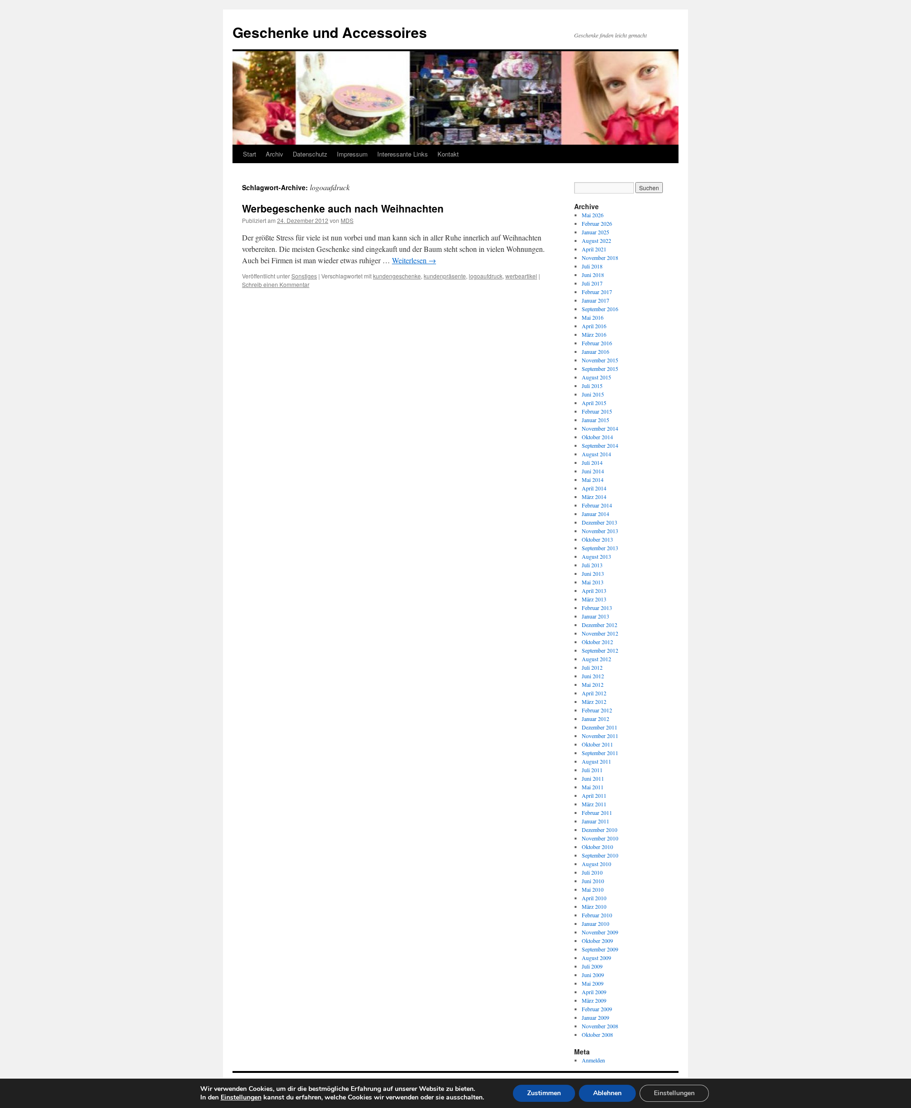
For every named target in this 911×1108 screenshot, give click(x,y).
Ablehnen (607, 1093)
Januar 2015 (595, 420)
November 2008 (600, 1026)
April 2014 (594, 488)
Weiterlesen (414, 260)
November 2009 (600, 932)
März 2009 (594, 1000)
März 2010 (594, 906)
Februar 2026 (597, 223)
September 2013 (600, 548)
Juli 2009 (592, 966)
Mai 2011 (593, 787)
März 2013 (594, 599)
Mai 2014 (593, 479)
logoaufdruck (485, 276)
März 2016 (594, 334)
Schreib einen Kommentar (275, 284)
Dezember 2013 (599, 522)
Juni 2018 (593, 274)
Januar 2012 (595, 718)
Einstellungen (241, 1097)
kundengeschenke (397, 276)
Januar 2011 (595, 821)
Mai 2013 (593, 582)
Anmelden (593, 1060)
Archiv (274, 153)
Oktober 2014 (597, 437)
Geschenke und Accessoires (329, 32)
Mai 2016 (593, 317)
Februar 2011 (597, 812)
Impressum (352, 153)
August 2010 (596, 864)
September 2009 (600, 949)
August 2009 (596, 957)
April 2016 (594, 326)
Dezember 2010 (599, 829)
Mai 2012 (593, 684)
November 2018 (600, 257)
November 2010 (600, 838)
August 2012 (596, 659)
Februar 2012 (597, 710)
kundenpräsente (445, 276)
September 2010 (600, 855)
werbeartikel (521, 276)
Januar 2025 (595, 232)
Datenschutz (310, 153)
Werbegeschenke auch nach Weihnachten (343, 208)
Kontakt (448, 153)
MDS (347, 220)
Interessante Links (402, 153)
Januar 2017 (595, 300)
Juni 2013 (593, 573)
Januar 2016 (595, 351)
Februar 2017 (597, 291)
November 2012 (600, 633)
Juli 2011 (592, 770)
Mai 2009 (593, 983)
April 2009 (594, 992)
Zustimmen (544, 1093)
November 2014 (600, 428)
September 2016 (600, 309)
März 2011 (594, 804)
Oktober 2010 (597, 846)
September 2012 (600, 650)
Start (249, 153)
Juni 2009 (593, 975)
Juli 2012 (592, 667)
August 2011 (596, 761)
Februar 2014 (597, 505)
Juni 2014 (593, 471)
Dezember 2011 (599, 727)
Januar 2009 (595, 1017)
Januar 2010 (595, 923)
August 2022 (596, 240)
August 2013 (596, 556)
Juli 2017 (592, 283)
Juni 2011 (593, 778)
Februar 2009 (597, 1009)
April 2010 (594, 898)
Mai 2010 (593, 889)
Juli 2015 (592, 385)
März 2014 (594, 496)
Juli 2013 (592, 565)
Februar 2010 (597, 915)
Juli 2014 (592, 462)
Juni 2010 (593, 881)
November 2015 (600, 360)
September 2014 (600, 445)
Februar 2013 (597, 607)
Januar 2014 (595, 513)
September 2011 (600, 753)
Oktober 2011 (597, 744)
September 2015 (600, 368)
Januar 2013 (595, 616)
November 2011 (600, 735)
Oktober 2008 (597, 1034)
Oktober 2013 (597, 539)
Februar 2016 (597, 343)
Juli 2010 (592, 872)
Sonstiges (304, 276)
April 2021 (594, 249)
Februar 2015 (597, 411)
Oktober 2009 (597, 940)
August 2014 (596, 454)
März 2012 (594, 701)
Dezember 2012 (599, 624)
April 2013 (594, 590)
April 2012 (594, 693)
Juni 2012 (593, 676)
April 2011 (594, 795)
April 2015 (594, 402)
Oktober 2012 (597, 642)
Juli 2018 (592, 266)
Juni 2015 (593, 394)
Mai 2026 (593, 215)
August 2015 (596, 377)
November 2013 (600, 531)
